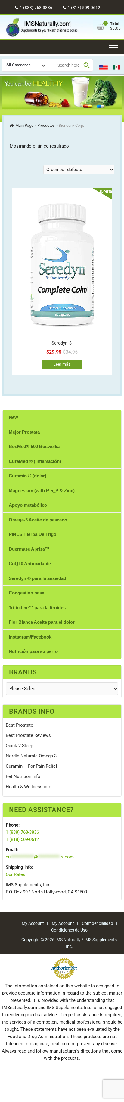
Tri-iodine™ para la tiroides (37, 607)
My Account (33, 923)
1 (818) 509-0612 (83, 7)
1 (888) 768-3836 (35, 7)
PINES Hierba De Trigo (32, 534)
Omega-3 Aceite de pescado (38, 519)
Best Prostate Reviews (28, 735)
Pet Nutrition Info (23, 776)
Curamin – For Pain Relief (31, 766)
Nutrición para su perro (33, 651)
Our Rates (15, 874)
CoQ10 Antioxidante (30, 563)
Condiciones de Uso (69, 930)
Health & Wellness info (28, 786)
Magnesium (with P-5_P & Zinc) (42, 490)
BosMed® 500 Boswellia (34, 446)
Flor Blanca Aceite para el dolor (42, 622)
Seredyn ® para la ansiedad (37, 578)
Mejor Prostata (24, 432)
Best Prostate (19, 725)
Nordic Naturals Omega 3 (31, 756)
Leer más (61, 364)
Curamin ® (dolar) (27, 475)
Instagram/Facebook (30, 636)
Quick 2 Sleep (19, 745)
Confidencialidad (97, 923)
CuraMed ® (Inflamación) (35, 461)
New (13, 417)
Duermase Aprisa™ (29, 549)
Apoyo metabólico (28, 505)
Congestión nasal (27, 592)
